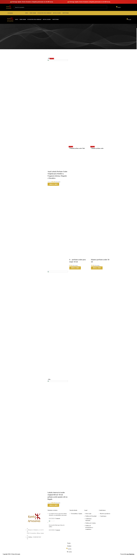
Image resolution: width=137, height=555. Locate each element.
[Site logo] (8, 7)
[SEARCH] (105, 7)
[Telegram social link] (131, 7)
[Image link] (33, 518)
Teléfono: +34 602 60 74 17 (34, 537)
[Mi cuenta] (111, 7)
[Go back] (24, 26)
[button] (53, 184)
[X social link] (126, 7)
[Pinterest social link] (128, 7)
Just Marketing (130, 554)
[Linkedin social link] (130, 7)
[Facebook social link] (124, 7)
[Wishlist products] (113, 7)
